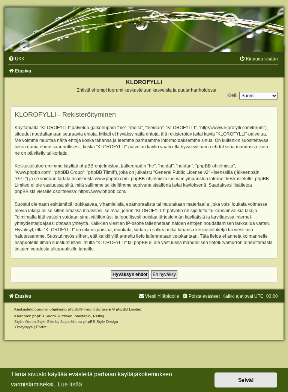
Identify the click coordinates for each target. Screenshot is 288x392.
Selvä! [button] (246, 380)
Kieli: (232, 95)
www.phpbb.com (112, 178)
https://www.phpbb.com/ (102, 191)
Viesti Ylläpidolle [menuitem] (162, 296)
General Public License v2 (181, 172)
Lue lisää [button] (70, 384)
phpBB (74, 309)
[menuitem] (16, 59)
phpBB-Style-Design (100, 322)
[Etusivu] (144, 30)
